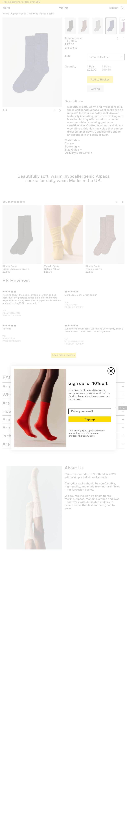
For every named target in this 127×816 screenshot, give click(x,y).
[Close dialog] (111, 370)
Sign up (90, 419)
